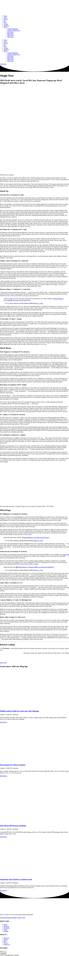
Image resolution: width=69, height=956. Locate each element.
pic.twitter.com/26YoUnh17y (41, 537)
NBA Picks (10, 35)
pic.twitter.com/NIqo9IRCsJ (46, 567)
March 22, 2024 (38, 540)
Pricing (6, 19)
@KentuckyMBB (33, 567)
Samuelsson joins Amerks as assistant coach (16, 879)
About (5, 17)
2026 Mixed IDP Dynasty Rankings (13, 826)
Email (2, 951)
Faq (5, 21)
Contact (6, 24)
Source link (3, 662)
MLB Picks (10, 33)
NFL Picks (10, 32)
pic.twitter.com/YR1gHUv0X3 (21, 300)
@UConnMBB (8, 300)
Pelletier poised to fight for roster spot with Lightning (19, 711)
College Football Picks (13, 30)
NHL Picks (10, 37)
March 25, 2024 (38, 303)
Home (5, 16)
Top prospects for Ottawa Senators (13, 765)
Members (6, 25)
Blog (5, 22)
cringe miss (66, 554)
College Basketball (12, 29)
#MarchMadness (58, 298)
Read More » (3, 722)
